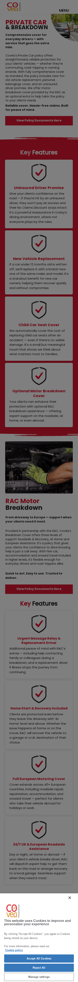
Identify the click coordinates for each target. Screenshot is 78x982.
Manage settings (39, 976)
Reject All (39, 967)
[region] (39, 937)
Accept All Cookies (39, 958)
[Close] (69, 897)
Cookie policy (14, 950)
